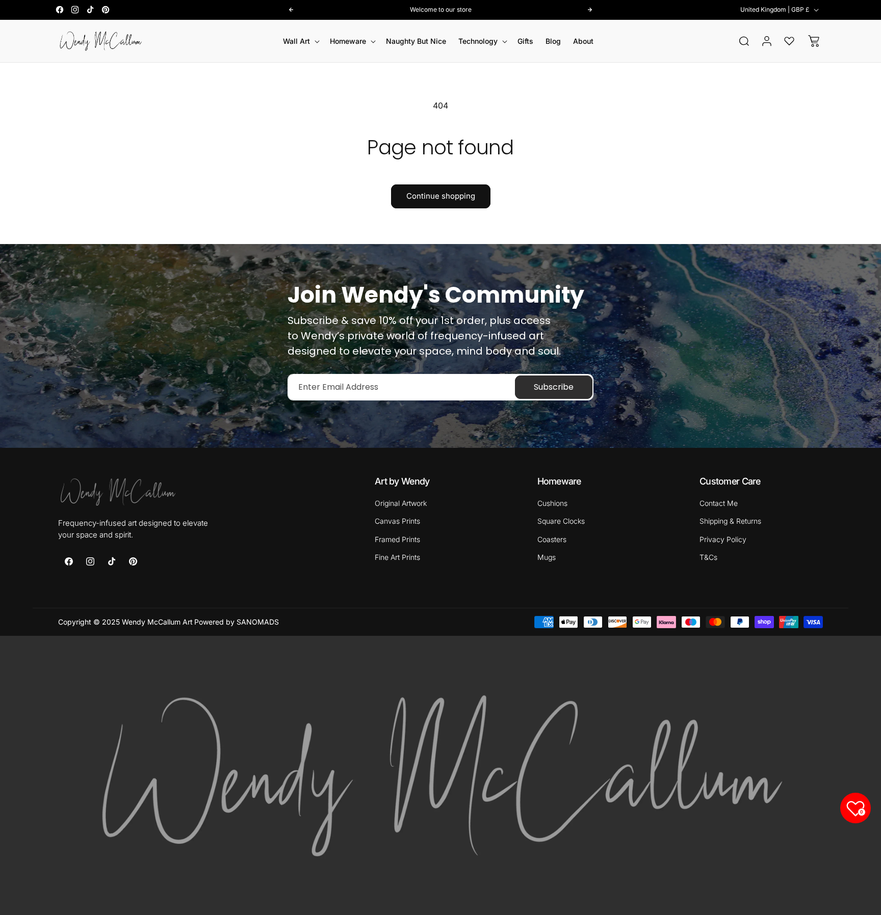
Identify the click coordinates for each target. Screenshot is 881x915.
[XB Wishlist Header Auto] (789, 40)
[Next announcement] (590, 9)
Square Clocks (561, 521)
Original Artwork (401, 503)
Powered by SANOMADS (236, 621)
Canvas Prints (397, 521)
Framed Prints (397, 538)
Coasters (551, 538)
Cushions (552, 503)
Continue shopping (440, 196)
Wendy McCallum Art (157, 621)
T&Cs (708, 556)
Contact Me (718, 503)
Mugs (546, 556)
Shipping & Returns (730, 521)
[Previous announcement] (291, 9)
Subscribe (554, 387)
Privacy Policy (722, 538)
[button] (300, 41)
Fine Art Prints (397, 556)
